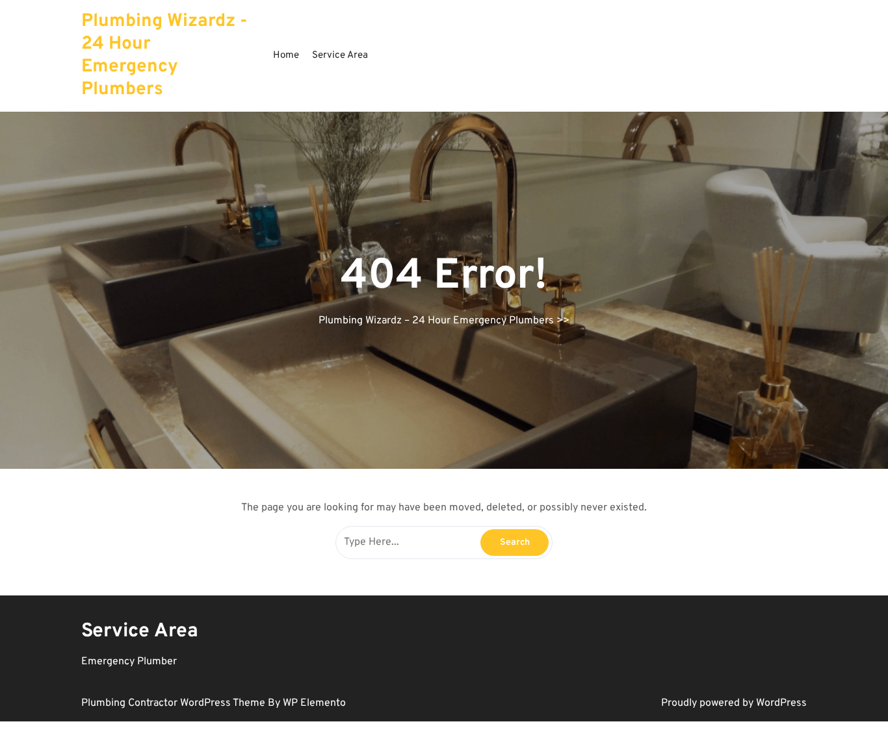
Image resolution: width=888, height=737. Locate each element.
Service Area (340, 55)
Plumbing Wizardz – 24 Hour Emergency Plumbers (436, 320)
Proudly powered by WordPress (734, 703)
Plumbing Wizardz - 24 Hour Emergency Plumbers (164, 55)
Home (286, 55)
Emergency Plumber (129, 661)
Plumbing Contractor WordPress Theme (174, 703)
